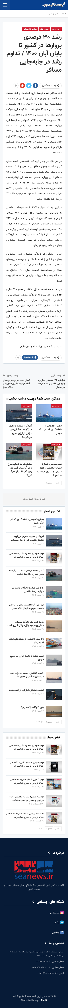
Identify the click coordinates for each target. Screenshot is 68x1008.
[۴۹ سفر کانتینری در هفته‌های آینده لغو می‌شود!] (54, 643)
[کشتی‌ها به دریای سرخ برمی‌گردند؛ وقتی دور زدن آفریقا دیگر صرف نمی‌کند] (19, 451)
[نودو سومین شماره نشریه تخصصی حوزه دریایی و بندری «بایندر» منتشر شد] (49, 451)
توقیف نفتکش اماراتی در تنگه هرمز (26, 690)
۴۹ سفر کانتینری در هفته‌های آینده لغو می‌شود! (26, 641)
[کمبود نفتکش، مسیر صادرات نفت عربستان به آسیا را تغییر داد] (54, 677)
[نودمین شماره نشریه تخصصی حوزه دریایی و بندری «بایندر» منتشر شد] (54, 801)
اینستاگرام (55, 913)
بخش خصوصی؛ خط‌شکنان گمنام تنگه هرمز (27, 521)
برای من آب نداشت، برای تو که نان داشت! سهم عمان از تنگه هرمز (26, 606)
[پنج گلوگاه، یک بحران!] (54, 711)
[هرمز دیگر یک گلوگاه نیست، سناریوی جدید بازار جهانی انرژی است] (54, 626)
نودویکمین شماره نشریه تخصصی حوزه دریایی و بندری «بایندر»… (27, 781)
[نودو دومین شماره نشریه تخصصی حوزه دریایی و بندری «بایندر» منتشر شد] (54, 767)
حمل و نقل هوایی (30, 29)
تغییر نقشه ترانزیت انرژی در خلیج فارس (27, 658)
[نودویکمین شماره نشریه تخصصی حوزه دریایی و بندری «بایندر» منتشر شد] (54, 784)
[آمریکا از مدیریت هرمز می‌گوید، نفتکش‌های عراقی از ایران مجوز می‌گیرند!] (19, 413)
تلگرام (57, 923)
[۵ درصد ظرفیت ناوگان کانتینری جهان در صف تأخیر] (54, 592)
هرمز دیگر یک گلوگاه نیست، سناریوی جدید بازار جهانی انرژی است (25, 623)
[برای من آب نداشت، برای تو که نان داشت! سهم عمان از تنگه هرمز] (54, 609)
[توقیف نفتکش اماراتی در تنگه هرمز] (54, 694)
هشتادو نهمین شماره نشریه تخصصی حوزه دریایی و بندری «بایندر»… (25, 815)
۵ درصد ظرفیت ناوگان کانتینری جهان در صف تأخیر (28, 589)
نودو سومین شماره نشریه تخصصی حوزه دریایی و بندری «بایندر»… (26, 555)
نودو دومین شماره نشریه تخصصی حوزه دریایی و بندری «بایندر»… (27, 764)
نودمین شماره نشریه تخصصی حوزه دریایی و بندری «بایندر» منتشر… (26, 798)
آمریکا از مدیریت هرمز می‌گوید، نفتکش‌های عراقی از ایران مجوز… (27, 538)
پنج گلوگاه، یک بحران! (32, 707)
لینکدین (56, 933)
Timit (44, 1001)
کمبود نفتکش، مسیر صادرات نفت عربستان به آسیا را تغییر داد (27, 675)
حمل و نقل (44, 29)
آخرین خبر (56, 29)
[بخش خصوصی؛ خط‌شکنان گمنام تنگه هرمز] (49, 413)
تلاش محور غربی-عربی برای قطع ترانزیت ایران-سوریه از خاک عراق (16, 383)
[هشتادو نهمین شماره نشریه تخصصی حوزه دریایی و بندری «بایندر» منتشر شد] (54, 818)
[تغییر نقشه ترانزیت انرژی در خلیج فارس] (54, 660)
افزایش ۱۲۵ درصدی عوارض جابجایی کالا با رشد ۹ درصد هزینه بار (51, 383)
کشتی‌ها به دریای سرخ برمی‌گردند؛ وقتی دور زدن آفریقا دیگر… (26, 572)
